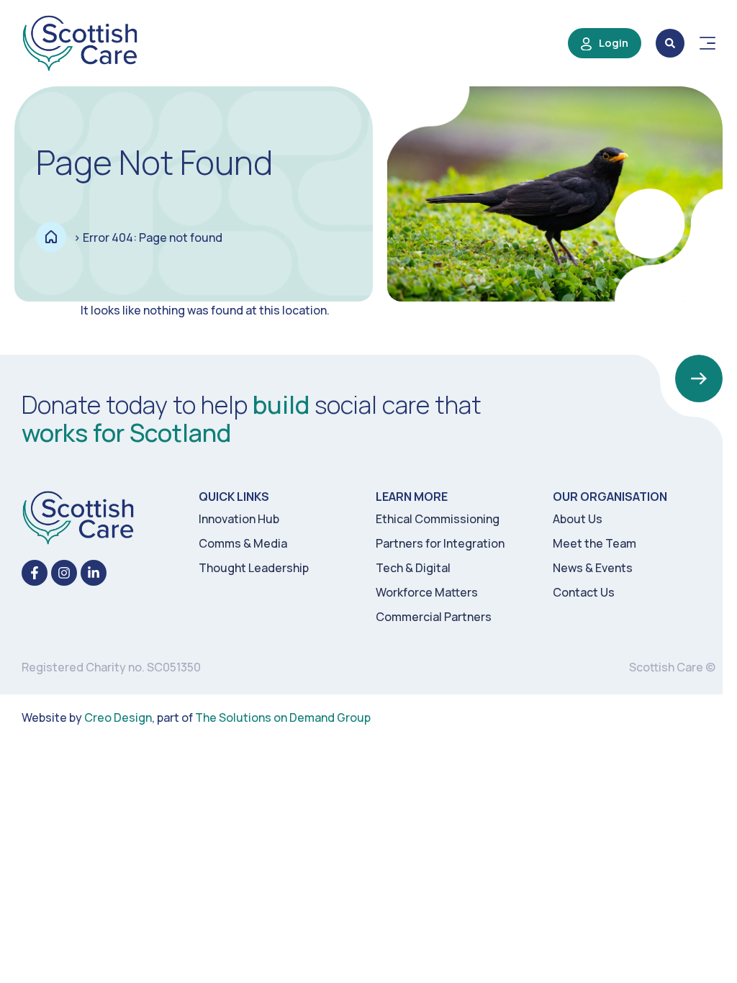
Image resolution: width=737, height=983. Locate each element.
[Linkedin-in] (94, 573)
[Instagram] (64, 573)
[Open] (707, 43)
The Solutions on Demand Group (283, 717)
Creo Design (118, 717)
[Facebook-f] (35, 573)
